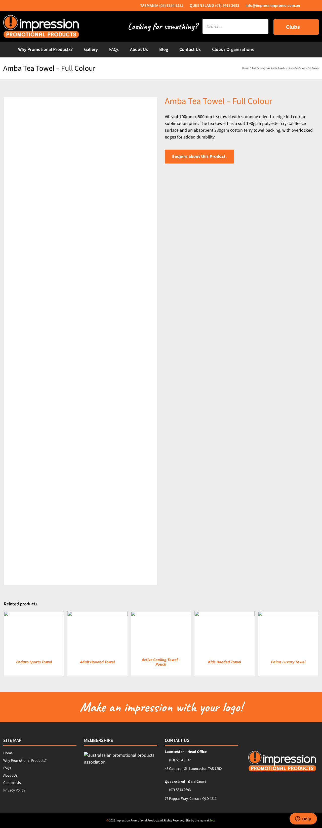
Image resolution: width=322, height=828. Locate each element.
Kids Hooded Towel (224, 662)
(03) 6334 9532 (180, 760)
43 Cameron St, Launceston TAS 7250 (193, 768)
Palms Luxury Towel (288, 662)
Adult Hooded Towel (97, 662)
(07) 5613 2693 (180, 789)
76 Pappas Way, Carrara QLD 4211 (191, 798)
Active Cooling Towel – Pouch (161, 662)
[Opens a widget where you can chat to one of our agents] (303, 819)
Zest (212, 820)
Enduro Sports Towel (34, 662)
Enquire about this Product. (199, 156)
